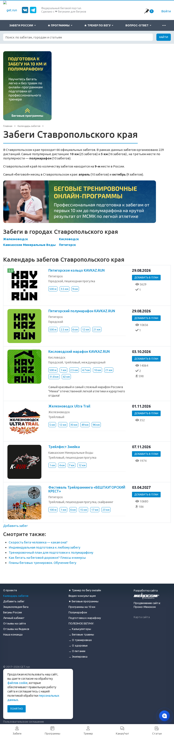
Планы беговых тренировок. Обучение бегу (42, 562)
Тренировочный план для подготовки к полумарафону (51, 552)
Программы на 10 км (82, 606)
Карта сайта (142, 616)
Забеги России (21, 25)
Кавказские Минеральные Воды (29, 245)
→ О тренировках (80, 639)
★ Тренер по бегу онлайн (85, 590)
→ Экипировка (78, 656)
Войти (166, 11)
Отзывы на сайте (14, 623)
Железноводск (15, 239)
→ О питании (77, 650)
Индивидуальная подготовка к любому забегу (44, 547)
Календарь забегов (15, 595)
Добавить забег (15, 526)
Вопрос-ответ (137, 25)
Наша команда (12, 634)
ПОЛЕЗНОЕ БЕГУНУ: (81, 623)
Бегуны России (12, 612)
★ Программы (59, 25)
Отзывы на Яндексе (16, 628)
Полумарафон (78, 612)
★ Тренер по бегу (98, 25)
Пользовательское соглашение (23, 721)
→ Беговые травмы (81, 634)
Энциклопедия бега (15, 606)
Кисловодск (69, 239)
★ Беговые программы (83, 601)
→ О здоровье (78, 645)
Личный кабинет (14, 617)
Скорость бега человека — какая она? (38, 542)
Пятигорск (67, 245)
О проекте (10, 590)
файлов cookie (17, 683)
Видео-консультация (82, 595)
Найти (163, 37)
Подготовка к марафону (85, 617)
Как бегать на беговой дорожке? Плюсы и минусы (47, 557)
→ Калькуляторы (80, 628)
